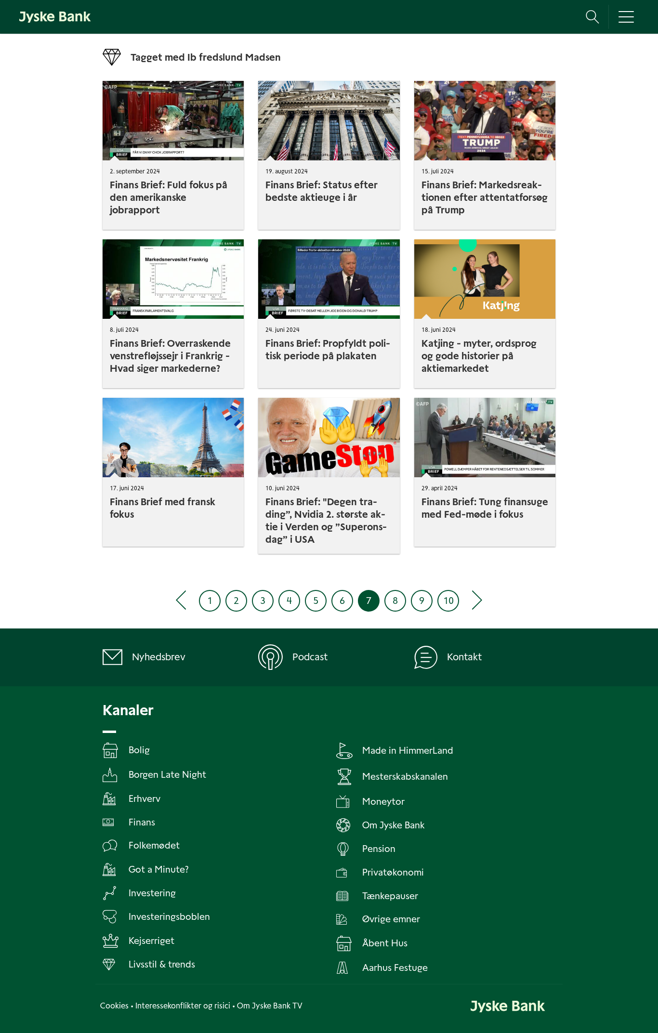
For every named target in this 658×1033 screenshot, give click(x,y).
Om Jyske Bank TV (270, 1006)
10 (448, 600)
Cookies (114, 1006)
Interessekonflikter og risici (182, 1006)
